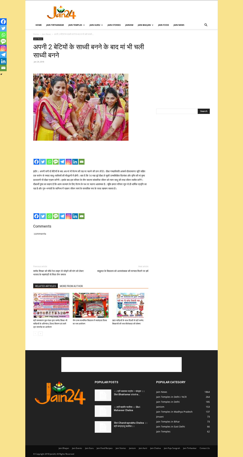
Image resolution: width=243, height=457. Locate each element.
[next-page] (41, 334)
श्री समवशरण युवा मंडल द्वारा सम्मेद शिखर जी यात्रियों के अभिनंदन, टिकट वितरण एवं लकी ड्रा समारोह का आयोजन (50, 323)
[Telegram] (62, 162)
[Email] (81, 162)
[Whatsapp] (49, 162)
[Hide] (1, 74)
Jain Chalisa (155, 448)
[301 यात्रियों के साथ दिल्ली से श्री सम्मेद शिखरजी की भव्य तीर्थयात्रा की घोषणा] (130, 305)
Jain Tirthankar (55, 25)
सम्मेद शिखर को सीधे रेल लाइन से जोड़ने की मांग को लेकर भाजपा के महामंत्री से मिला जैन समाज (58, 273)
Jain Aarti (143, 448)
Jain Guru (95, 25)
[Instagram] (69, 162)
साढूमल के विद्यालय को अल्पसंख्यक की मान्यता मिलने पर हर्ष (122, 271)
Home (39, 25)
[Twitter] (43, 162)
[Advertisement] (149, 12)
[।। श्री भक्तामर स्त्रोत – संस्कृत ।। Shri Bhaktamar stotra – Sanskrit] (103, 395)
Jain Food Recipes (105, 448)
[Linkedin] (75, 162)
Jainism (129, 25)
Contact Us (205, 448)
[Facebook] (36, 162)
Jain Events (77, 448)
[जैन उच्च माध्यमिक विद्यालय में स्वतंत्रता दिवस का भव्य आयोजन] (91, 305)
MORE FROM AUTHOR (71, 286)
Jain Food (163, 25)
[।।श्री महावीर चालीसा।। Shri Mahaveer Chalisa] (103, 411)
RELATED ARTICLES (45, 286)
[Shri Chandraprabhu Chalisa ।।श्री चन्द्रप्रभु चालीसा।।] (103, 427)
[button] (206, 25)
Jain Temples (75, 25)
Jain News (179, 25)
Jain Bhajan (144, 25)
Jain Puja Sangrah (172, 448)
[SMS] (56, 162)
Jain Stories (114, 25)
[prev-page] (35, 334)
